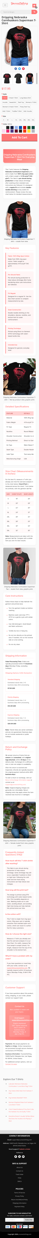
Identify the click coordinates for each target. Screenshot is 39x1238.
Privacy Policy (19, 1196)
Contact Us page (11, 1064)
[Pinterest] (23, 68)
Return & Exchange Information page (17, 780)
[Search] (34, 12)
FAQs (19, 1178)
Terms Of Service (19, 1193)
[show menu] (5, 5)
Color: (7, 124)
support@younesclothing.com (15, 784)
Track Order (19, 1174)
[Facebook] (15, 68)
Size (4, 116)
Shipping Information (19, 1203)
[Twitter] (19, 68)
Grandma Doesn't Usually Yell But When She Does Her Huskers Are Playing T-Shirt (21, 1118)
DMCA (20, 1181)
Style (5, 94)
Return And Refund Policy (19, 1200)
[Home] (19, 3)
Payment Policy (19, 1206)
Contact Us (19, 1171)
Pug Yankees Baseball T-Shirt (18, 1098)
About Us (20, 1167)
